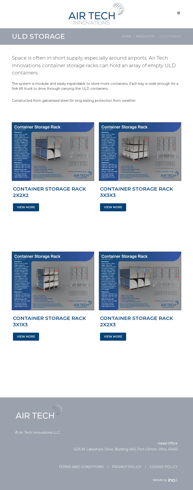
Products (145, 36)
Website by (160, 480)
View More (26, 207)
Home (126, 36)
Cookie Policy (164, 467)
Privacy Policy (126, 467)
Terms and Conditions (81, 467)
